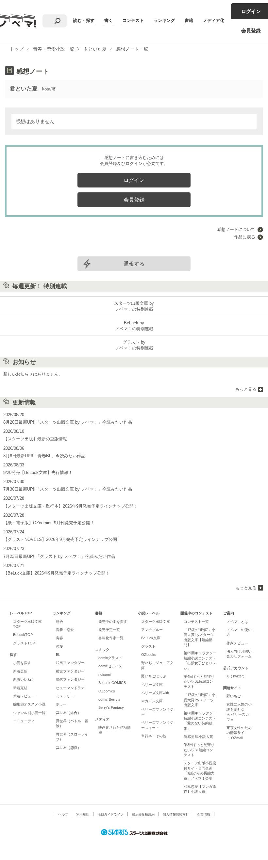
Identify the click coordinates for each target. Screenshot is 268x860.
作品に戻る (244, 237)
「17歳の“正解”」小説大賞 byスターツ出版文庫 (199, 700)
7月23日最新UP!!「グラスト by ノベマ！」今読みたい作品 (59, 556)
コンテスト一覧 (196, 622)
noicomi (104, 674)
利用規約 (82, 814)
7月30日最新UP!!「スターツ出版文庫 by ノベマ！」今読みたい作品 (67, 489)
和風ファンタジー (70, 663)
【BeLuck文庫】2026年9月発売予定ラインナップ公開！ (56, 573)
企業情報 (203, 814)
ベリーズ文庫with (155, 693)
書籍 (189, 20)
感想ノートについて (236, 229)
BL (58, 655)
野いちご (233, 696)
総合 (59, 622)
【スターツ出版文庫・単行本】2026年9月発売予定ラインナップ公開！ (70, 506)
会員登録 (251, 30)
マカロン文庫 (152, 701)
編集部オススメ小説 (29, 704)
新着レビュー (24, 696)
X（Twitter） (236, 676)
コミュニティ (24, 721)
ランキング (164, 20)
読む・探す (83, 20)
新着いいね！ (24, 679)
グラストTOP (24, 643)
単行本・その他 (153, 736)
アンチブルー (152, 630)
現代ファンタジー (70, 679)
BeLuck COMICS (112, 683)
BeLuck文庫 (150, 638)
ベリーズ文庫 (152, 685)
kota (46, 89)
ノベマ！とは (237, 622)
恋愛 (59, 646)
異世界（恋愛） (68, 748)
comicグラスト (110, 658)
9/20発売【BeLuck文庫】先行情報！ (38, 472)
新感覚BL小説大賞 (198, 736)
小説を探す (22, 663)
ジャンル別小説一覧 (29, 713)
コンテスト (133, 20)
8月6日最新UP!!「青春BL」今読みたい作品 (44, 455)
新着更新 (20, 671)
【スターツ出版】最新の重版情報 (35, 438)
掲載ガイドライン (110, 814)
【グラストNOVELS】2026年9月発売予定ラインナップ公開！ (62, 539)
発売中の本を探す (112, 622)
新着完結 (20, 688)
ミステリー (65, 696)
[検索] (57, 20)
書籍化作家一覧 (111, 638)
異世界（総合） (68, 713)
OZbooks (148, 655)
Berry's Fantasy (111, 707)
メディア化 (213, 20)
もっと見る (246, 389)
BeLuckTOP (23, 635)
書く (108, 20)
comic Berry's (109, 699)
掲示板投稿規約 (143, 814)
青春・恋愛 (65, 630)
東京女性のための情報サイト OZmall (239, 733)
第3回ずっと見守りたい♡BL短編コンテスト (199, 750)
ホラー (61, 704)
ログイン (134, 180)
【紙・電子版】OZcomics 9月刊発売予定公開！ (48, 522)
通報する (134, 264)
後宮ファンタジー (70, 671)
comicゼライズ (110, 666)
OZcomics (106, 691)
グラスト (148, 646)
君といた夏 (24, 89)
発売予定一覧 (109, 630)
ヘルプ (63, 814)
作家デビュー (237, 643)
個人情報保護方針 (176, 814)
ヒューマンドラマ (70, 688)
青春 (59, 638)
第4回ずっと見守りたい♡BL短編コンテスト (199, 681)
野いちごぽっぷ (153, 676)
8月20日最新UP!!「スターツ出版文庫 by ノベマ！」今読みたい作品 (67, 422)
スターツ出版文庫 (155, 622)
